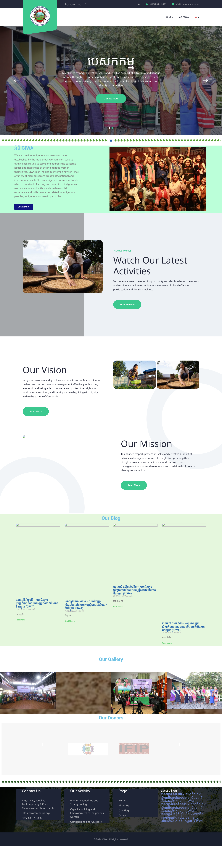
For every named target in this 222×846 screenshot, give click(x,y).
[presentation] (12, 80)
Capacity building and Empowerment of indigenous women (87, 813)
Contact (123, 815)
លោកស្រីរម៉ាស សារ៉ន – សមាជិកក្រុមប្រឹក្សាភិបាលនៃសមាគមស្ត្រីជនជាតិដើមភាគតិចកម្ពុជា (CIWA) (86, 605)
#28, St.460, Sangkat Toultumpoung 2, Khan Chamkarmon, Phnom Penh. (38, 804)
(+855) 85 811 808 (157, 4)
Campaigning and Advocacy (86, 821)
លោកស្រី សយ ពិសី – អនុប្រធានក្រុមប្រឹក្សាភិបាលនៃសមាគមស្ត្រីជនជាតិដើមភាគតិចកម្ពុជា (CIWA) (183, 627)
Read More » (21, 620)
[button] (109, 128)
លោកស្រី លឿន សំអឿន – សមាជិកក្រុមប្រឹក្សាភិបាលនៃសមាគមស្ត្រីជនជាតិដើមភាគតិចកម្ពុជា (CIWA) (134, 590)
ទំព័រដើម (169, 17)
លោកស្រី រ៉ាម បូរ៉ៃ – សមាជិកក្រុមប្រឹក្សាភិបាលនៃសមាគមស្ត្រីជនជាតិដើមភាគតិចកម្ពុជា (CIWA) (37, 603)
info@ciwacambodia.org (187, 4)
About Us (124, 805)
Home (122, 800)
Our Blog (124, 810)
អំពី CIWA (184, 17)
